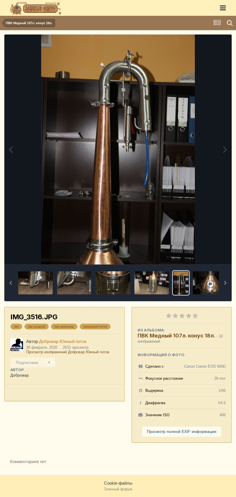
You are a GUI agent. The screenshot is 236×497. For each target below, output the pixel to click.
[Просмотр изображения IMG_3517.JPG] (151, 282)
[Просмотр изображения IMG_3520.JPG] (35, 282)
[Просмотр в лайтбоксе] (118, 149)
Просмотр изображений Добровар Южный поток (67, 352)
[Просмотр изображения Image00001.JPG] (210, 282)
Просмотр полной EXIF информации (181, 431)
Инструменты (206, 253)
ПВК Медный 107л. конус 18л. (176, 336)
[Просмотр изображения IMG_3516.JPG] (181, 282)
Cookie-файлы (118, 483)
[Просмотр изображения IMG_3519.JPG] (74, 282)
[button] (10, 283)
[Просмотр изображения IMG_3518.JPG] (113, 282)
